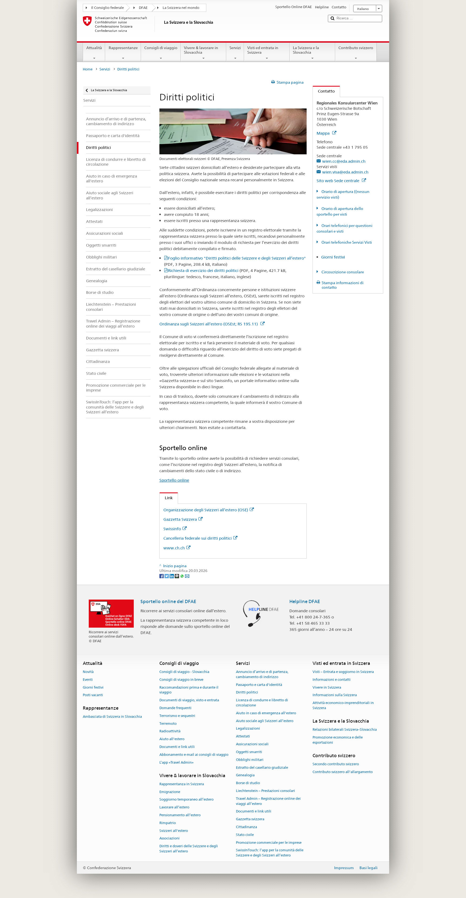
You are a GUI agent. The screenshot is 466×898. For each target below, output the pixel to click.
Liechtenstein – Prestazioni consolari (265, 791)
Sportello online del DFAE (168, 601)
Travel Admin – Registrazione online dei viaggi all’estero (268, 801)
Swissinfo (172, 528)
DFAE (143, 8)
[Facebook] (162, 576)
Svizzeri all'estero (173, 831)
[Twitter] (167, 576)
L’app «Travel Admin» (176, 762)
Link (166, 497)
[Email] (187, 576)
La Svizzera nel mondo (181, 8)
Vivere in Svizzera (327, 687)
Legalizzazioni (248, 729)
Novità (88, 672)
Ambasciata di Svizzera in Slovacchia (112, 717)
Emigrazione (169, 792)
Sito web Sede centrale (338, 180)
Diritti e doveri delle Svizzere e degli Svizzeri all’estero (188, 848)
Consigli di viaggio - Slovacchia (184, 672)
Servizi (235, 48)
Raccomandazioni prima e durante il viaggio (188, 690)
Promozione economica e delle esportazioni (338, 739)
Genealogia (245, 775)
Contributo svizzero (355, 48)
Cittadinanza (246, 827)
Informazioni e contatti (332, 680)
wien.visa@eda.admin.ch (345, 172)
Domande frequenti (175, 708)
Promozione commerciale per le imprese (268, 843)
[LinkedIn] (172, 576)
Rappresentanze (123, 48)
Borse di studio (248, 783)
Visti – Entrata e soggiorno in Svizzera (343, 672)
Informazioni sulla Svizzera (335, 695)
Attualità (94, 48)
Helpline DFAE (304, 601)
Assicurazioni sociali (252, 744)
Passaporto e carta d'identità (259, 685)
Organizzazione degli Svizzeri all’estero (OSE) (205, 509)
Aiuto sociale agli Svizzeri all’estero (264, 721)
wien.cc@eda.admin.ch (343, 161)
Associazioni (169, 838)
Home (87, 69)
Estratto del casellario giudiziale (262, 768)
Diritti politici (247, 692)
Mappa (324, 133)
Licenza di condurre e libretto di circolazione (262, 702)
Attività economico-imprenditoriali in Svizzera (343, 705)
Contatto (324, 91)
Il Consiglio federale (107, 8)
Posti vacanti (93, 695)
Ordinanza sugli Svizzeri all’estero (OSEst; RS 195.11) (209, 323)
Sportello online (174, 480)
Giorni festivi (333, 257)
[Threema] (177, 576)
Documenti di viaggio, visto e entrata (189, 700)
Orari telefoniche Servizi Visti (346, 242)
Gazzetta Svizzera (180, 519)
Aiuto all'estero (171, 739)
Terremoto (168, 724)
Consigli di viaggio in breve (181, 680)
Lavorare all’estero (174, 807)
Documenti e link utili (177, 747)
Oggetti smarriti (249, 752)
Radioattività (169, 731)
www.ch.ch (174, 547)
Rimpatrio (167, 823)
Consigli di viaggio (160, 48)
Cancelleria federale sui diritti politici (197, 538)
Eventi (88, 680)
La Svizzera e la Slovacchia (306, 50)
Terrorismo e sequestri (177, 716)
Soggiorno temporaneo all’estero (186, 800)
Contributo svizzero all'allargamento (343, 772)
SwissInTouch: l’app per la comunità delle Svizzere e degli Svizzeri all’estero (269, 853)
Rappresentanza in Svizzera (181, 784)
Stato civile (245, 835)
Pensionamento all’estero (180, 815)
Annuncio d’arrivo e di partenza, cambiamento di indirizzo (262, 674)
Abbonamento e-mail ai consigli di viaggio (193, 755)
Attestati (243, 736)
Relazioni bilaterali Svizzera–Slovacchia (345, 729)
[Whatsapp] (182, 576)
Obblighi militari (249, 760)
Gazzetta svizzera (250, 819)
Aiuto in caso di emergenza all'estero (266, 713)
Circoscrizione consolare (342, 272)
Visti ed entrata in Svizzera (262, 50)
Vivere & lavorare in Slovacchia (201, 50)
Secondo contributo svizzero (336, 764)
